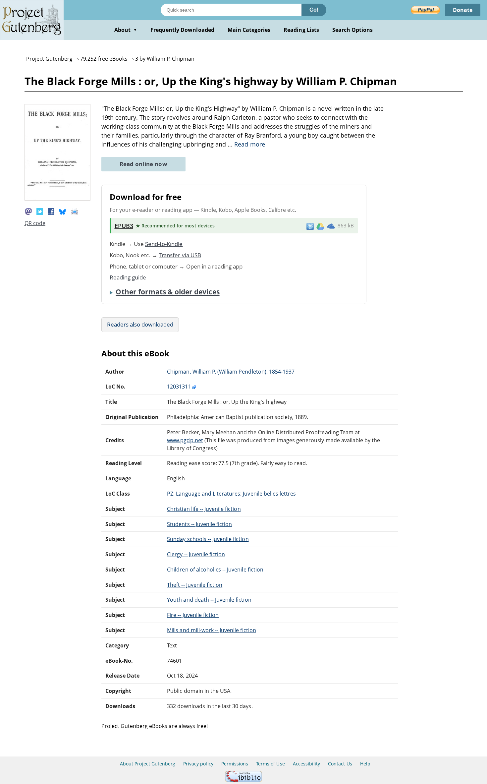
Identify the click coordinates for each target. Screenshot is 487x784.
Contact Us (340, 763)
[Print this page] (74, 210)
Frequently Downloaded (182, 29)
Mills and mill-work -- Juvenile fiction (211, 630)
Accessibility (306, 763)
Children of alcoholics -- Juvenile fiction (215, 569)
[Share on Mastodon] (28, 210)
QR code (35, 223)
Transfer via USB (180, 255)
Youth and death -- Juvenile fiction (209, 599)
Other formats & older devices (167, 292)
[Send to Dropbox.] (310, 226)
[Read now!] (58, 198)
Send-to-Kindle (164, 244)
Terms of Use (270, 763)
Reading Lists (301, 29)
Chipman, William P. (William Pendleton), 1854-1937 (231, 371)
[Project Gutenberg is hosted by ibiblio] (243, 780)
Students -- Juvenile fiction (199, 524)
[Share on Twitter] (39, 210)
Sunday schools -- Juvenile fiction (207, 539)
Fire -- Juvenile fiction (193, 615)
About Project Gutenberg (147, 763)
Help (365, 763)
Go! (313, 10)
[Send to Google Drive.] (320, 226)
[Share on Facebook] (51, 210)
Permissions (234, 763)
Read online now (144, 164)
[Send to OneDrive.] (331, 225)
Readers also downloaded (140, 324)
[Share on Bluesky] (62, 210)
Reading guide (128, 277)
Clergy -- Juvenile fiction (196, 554)
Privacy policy (198, 763)
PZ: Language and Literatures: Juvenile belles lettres (231, 493)
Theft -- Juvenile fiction (194, 584)
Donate (462, 10)
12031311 (179, 386)
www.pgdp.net (185, 440)
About (125, 29)
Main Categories (249, 29)
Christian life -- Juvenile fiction (204, 509)
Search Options (352, 29)
